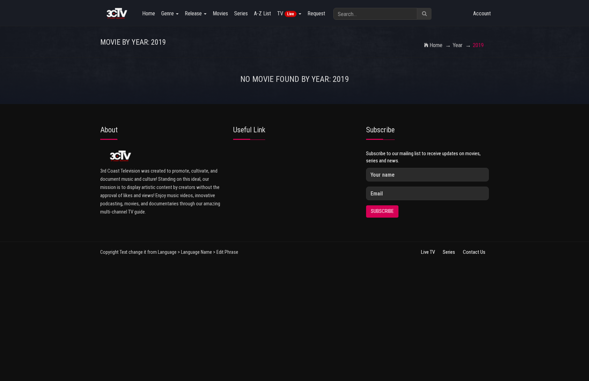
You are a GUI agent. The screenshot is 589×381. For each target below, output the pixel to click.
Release (194, 13)
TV (285, 13)
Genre (168, 13)
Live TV (428, 252)
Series (241, 13)
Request (316, 13)
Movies (220, 13)
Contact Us (474, 252)
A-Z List (262, 13)
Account (482, 13)
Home (148, 13)
